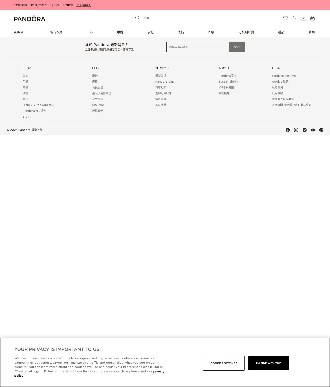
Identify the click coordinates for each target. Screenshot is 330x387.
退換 (95, 81)
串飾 (25, 75)
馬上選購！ (83, 5)
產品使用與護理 (101, 93)
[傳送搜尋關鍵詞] (137, 17)
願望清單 (160, 105)
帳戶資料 (160, 99)
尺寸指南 (97, 99)
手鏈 (25, 81)
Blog (26, 116)
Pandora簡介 (227, 75)
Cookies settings (224, 363)
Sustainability (228, 81)
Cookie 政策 (280, 81)
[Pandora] (64, 18)
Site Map (98, 105)
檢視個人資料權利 (283, 99)
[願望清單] (285, 18)
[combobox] (164, 18)
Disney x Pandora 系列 (38, 105)
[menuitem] (20, 31)
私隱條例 (277, 87)
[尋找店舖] (294, 18)
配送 (95, 75)
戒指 (25, 87)
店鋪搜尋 (224, 93)
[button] (303, 18)
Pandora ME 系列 (34, 110)
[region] (165, 362)
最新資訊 (160, 75)
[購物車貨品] (312, 18)
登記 (237, 47)
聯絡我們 (97, 110)
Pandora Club (165, 81)
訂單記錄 (160, 87)
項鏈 (25, 93)
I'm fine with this (269, 363)
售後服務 (97, 87)
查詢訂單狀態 (163, 93)
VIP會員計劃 (226, 87)
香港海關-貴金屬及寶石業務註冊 (291, 105)
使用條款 (277, 93)
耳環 (25, 99)
